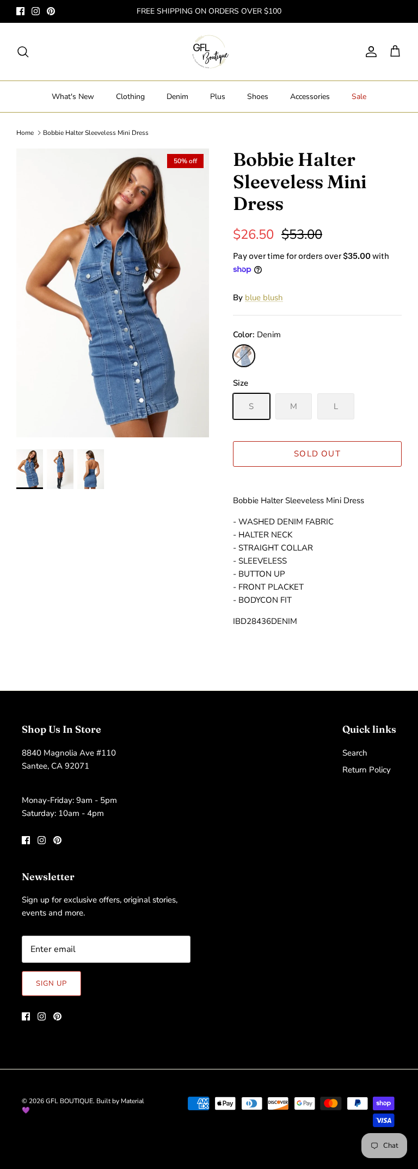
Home (25, 132)
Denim (177, 96)
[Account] (369, 51)
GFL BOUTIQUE (69, 1101)
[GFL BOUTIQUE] (209, 52)
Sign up (51, 983)
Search (354, 752)
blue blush (264, 297)
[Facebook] (20, 11)
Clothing (130, 96)
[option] (112, 293)
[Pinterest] (51, 11)
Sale (359, 96)
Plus (217, 96)
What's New (73, 96)
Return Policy (366, 769)
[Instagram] (36, 11)
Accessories (310, 96)
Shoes (257, 96)
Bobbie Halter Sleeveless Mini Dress (96, 132)
